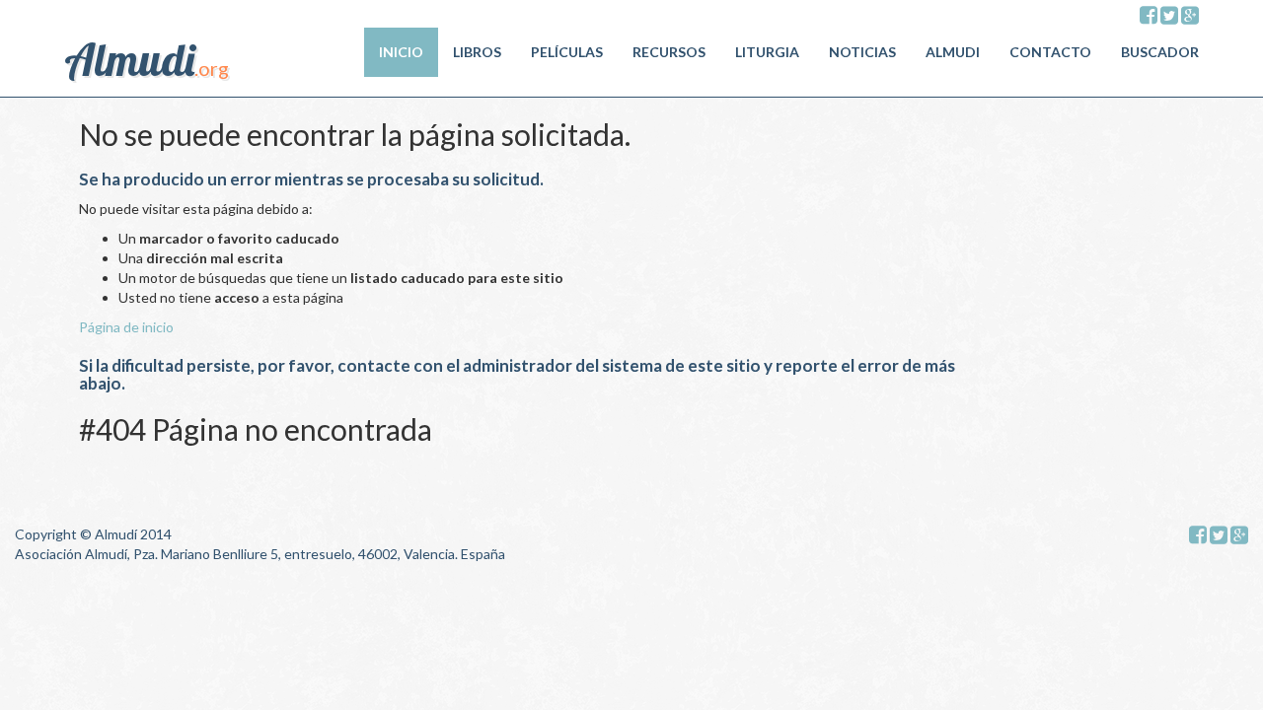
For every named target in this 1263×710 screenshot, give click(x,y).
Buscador (1160, 51)
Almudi (953, 51)
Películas (567, 51)
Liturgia (767, 51)
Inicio (401, 51)
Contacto (1050, 51)
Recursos (669, 51)
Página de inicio (126, 327)
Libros (477, 51)
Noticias (862, 51)
